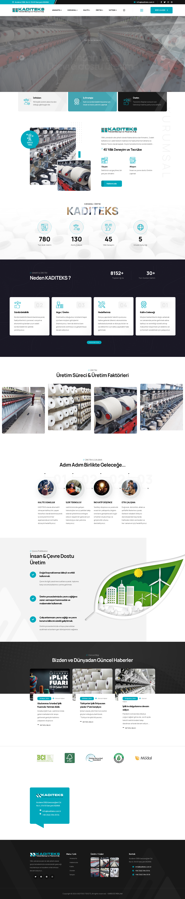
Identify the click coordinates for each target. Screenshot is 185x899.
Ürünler (72, 870)
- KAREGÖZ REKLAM (114, 893)
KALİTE (86, 10)
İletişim (72, 875)
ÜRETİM (99, 10)
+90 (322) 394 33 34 (50, 815)
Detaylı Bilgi (45, 725)
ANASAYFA (56, 10)
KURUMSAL (72, 10)
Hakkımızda (94, 342)
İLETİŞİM (112, 10)
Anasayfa (73, 858)
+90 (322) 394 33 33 (142, 874)
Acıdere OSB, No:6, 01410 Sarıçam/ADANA (32, 2)
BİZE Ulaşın (160, 10)
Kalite (72, 866)
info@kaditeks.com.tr (145, 2)
